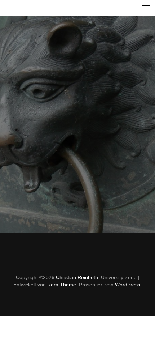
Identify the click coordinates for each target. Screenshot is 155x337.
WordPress (127, 284)
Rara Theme (61, 284)
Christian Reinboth (77, 277)
